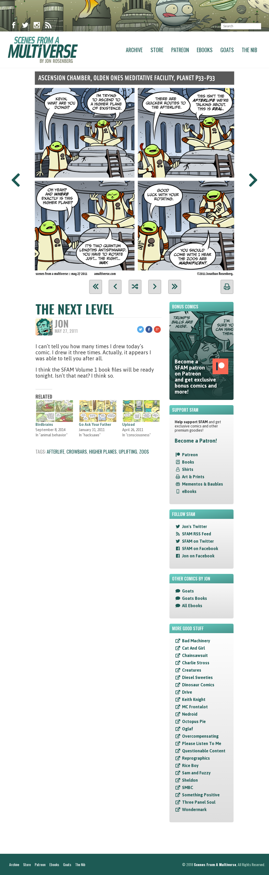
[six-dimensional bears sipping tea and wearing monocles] (134, 172)
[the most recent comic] (174, 287)
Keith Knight (193, 699)
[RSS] (48, 26)
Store (157, 50)
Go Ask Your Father (95, 424)
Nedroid (189, 714)
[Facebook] (13, 26)
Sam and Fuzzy (196, 772)
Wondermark (194, 809)
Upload (128, 424)
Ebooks (205, 50)
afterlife (55, 451)
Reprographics (196, 758)
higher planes (103, 451)
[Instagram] (37, 26)
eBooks (189, 491)
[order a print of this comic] (227, 287)
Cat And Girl (193, 648)
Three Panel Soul (198, 802)
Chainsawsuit (195, 655)
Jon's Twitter (194, 526)
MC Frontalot (195, 706)
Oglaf (187, 728)
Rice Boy (190, 765)
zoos (144, 451)
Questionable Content (203, 750)
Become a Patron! (196, 441)
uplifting (128, 451)
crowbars (76, 451)
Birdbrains (44, 424)
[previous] (115, 287)
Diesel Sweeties (197, 677)
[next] (154, 287)
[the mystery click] (135, 287)
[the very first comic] (95, 287)
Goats (227, 50)
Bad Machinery (196, 640)
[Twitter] (25, 26)
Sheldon (190, 780)
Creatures (191, 670)
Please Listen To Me (201, 743)
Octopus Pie (194, 721)
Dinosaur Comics (198, 684)
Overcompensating (200, 736)
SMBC (187, 787)
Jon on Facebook (198, 555)
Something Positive (201, 794)
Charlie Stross (195, 662)
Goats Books (194, 598)
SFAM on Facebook (200, 548)
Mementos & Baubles (202, 484)
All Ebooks (192, 605)
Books (188, 462)
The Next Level (74, 309)
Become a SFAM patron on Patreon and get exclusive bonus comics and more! (196, 376)
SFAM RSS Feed (196, 533)
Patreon (180, 50)
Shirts (187, 469)
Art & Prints (193, 476)
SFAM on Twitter (198, 541)
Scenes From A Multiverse (215, 864)
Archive (134, 50)
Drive (187, 692)
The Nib (249, 50)
